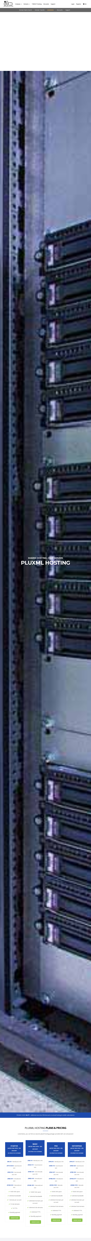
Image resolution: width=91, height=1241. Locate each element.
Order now (14, 1218)
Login (72, 4)
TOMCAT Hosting (37, 4)
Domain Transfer (40, 10)
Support (53, 4)
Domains (26, 4)
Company (18, 4)
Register (78, 4)
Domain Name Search (25, 10)
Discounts (46, 4)
